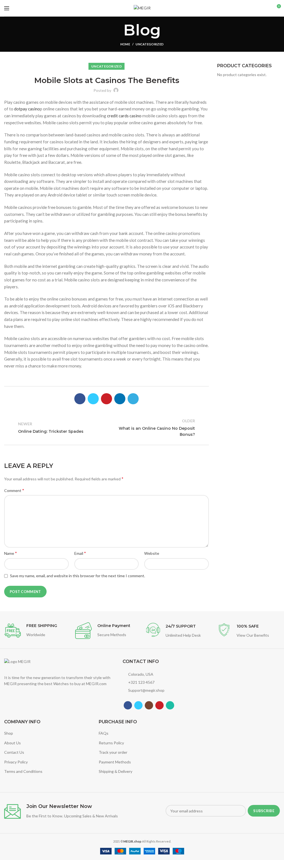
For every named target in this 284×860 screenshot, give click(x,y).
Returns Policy (111, 742)
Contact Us (14, 752)
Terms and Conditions (23, 771)
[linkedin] (119, 398)
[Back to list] (106, 428)
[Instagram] (149, 705)
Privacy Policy (16, 762)
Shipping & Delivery (115, 771)
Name (10, 553)
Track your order (113, 752)
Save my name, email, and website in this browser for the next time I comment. (77, 575)
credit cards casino (124, 115)
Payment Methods (115, 762)
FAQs (103, 733)
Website (151, 553)
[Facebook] (79, 398)
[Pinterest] (106, 398)
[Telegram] (133, 398)
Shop (8, 733)
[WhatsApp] (170, 705)
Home (125, 44)
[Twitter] (93, 398)
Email (80, 553)
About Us (12, 742)
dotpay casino (27, 108)
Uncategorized (150, 44)
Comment (14, 490)
